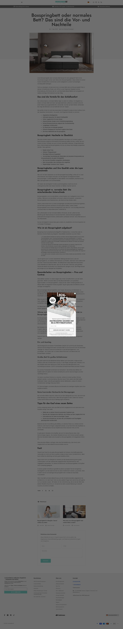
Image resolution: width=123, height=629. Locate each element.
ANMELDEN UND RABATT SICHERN (61, 330)
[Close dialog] (75, 293)
